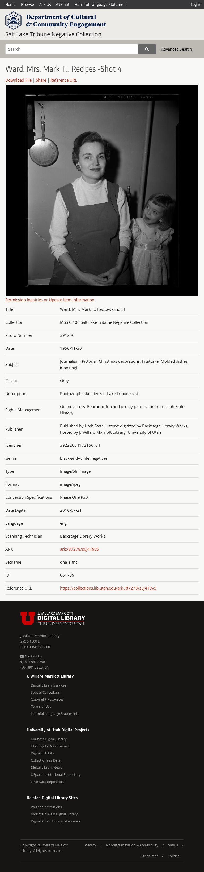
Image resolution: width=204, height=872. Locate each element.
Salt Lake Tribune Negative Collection (53, 34)
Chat (64, 4)
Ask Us (45, 4)
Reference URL (63, 80)
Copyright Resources (47, 699)
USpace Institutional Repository (56, 774)
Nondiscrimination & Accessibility (132, 845)
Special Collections (45, 692)
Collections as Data (46, 760)
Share (41, 80)
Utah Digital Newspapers (50, 746)
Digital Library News (46, 767)
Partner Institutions (46, 806)
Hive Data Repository (47, 781)
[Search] (147, 49)
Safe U (173, 845)
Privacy (90, 845)
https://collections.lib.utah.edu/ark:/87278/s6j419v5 (108, 588)
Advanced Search (176, 49)
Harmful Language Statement (101, 4)
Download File (18, 80)
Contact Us (33, 656)
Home (10, 4)
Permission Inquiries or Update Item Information (49, 299)
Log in (196, 4)
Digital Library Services (48, 685)
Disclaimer (150, 855)
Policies (173, 855)
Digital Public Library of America (55, 821)
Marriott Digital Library (49, 739)
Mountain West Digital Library (54, 814)
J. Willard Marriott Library (40, 635)
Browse (27, 4)
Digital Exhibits (42, 753)
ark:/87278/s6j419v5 (79, 549)
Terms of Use (41, 706)
